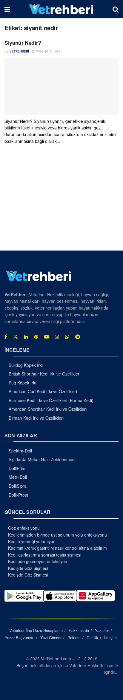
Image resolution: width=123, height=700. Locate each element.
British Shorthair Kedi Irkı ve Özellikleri (44, 374)
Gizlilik (92, 637)
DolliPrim (17, 468)
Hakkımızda (79, 630)
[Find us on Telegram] (77, 336)
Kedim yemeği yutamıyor (31, 541)
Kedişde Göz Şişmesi (28, 568)
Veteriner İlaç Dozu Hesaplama (36, 630)
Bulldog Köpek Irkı (26, 365)
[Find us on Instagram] (57, 336)
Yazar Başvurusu (19, 637)
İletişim (110, 637)
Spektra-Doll (20, 451)
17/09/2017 (43, 51)
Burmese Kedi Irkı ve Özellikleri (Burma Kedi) (51, 400)
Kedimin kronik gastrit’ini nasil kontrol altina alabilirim (57, 548)
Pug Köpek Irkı (22, 383)
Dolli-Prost (18, 495)
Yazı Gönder (50, 637)
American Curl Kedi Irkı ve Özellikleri (43, 391)
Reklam (74, 637)
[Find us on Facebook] (5, 336)
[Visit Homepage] (61, 9)
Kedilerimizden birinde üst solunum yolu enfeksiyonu (57, 535)
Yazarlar (102, 630)
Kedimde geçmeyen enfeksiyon (37, 561)
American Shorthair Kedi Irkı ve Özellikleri (48, 409)
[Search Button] (116, 9)
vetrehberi (19, 51)
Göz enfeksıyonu (24, 528)
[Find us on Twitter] (15, 336)
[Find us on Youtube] (46, 336)
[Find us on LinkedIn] (26, 336)
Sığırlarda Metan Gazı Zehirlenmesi (42, 459)
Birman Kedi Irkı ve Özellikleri (36, 418)
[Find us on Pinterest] (36, 336)
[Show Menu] (7, 9)
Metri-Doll (18, 477)
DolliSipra (18, 486)
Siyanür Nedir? (22, 43)
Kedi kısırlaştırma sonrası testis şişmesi (44, 555)
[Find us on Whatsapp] (67, 336)
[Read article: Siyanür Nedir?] (61, 86)
